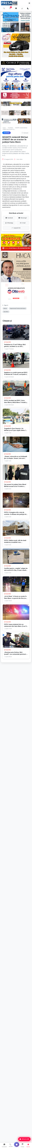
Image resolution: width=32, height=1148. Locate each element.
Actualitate (10, 128)
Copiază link (16, 228)
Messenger (23, 218)
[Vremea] (22, 8)
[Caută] (4, 8)
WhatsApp (10, 223)
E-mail (24, 223)
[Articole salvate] (16, 8)
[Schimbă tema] (28, 8)
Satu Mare (5, 311)
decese (5, 308)
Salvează (25, 133)
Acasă (4, 128)
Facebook (10, 218)
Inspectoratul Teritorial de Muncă (18, 308)
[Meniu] (29, 3)
